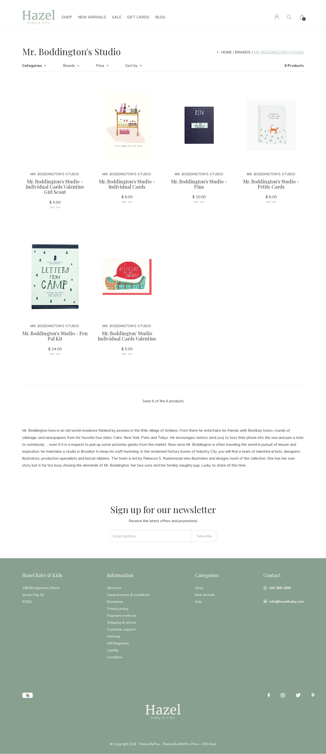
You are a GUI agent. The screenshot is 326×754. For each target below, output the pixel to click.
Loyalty (112, 650)
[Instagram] (283, 695)
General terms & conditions (128, 595)
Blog (160, 17)
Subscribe (204, 536)
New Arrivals (92, 17)
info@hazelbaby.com (286, 601)
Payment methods (121, 615)
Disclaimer (115, 602)
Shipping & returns (121, 622)
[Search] (289, 17)
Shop (67, 17)
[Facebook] (269, 695)
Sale (116, 17)
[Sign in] (277, 17)
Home (226, 52)
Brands (243, 52)
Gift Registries (118, 643)
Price (100, 65)
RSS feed (209, 744)
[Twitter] (298, 695)
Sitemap (114, 636)
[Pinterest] (313, 695)
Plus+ (195, 744)
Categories (32, 65)
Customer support (121, 629)
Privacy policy (117, 608)
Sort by (131, 65)
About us (114, 588)
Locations (114, 657)
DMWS (183, 744)
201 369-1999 (280, 588)
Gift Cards (138, 17)
